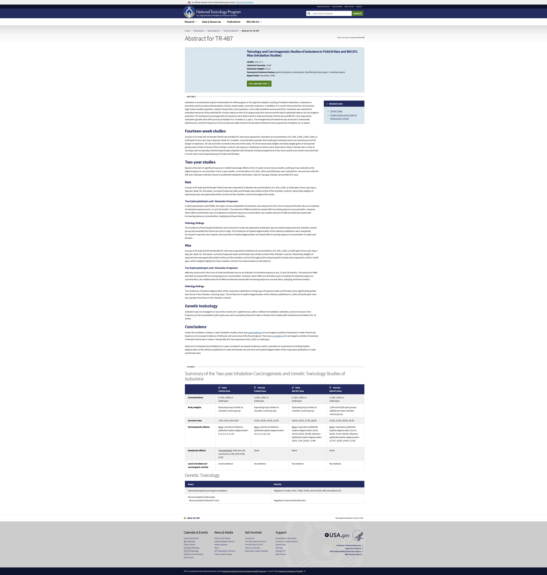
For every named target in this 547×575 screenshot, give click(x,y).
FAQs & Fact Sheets (222, 538)
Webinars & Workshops (193, 554)
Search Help (281, 544)
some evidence (255, 332)
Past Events (188, 557)
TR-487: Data (336, 111)
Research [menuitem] (189, 21)
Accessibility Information (286, 538)
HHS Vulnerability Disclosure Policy (345, 551)
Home (187, 30)
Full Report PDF (258, 83)
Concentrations (195, 397)
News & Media (337, 6)
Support (359, 6)
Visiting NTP (281, 551)
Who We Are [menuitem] (252, 21)
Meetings (189, 541)
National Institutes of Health (291, 571)
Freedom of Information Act (348, 545)
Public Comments (252, 548)
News (216, 548)
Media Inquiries (220, 544)
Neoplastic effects (197, 450)
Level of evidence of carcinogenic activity (198, 465)
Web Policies (281, 554)
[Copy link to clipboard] (363, 37)
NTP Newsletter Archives (224, 551)
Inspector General (353, 548)
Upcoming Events (191, 538)
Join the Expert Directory (255, 541)
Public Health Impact (223, 554)
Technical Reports (230, 30)
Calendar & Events (323, 6)
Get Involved (349, 6)
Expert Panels (189, 544)
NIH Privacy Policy (353, 554)
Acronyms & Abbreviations (287, 541)
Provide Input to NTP (254, 544)
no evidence (278, 335)
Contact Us (249, 538)
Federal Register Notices (224, 541)
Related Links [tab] (336, 103)
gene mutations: (208, 490)
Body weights (194, 407)
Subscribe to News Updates (256, 551)
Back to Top (193, 518)
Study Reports (214, 30)
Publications (199, 30)
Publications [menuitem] (233, 21)
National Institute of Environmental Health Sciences (244, 571)
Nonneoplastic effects (199, 426)
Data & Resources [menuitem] (211, 21)
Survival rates (195, 420)
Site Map (279, 548)
